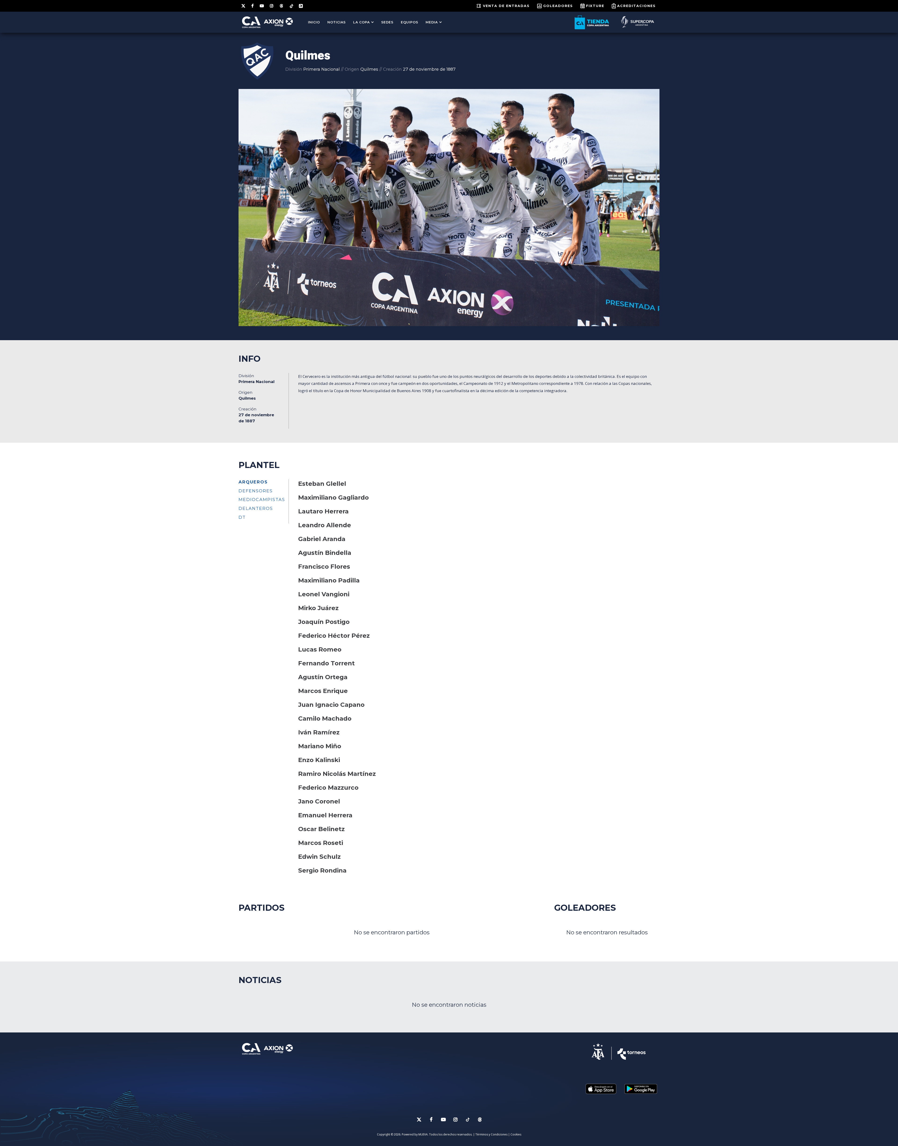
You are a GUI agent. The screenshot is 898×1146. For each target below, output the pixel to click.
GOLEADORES (558, 6)
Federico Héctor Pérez (334, 635)
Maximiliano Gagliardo (333, 497)
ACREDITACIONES (636, 6)
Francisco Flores (324, 566)
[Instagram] (272, 6)
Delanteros (256, 508)
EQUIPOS (409, 22)
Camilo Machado (324, 718)
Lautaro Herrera (323, 511)
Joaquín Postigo (324, 622)
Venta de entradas (506, 6)
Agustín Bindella (324, 552)
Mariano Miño (319, 746)
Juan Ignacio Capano (331, 704)
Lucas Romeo (319, 649)
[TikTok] (291, 5)
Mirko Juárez (318, 608)
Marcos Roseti (320, 843)
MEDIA (432, 22)
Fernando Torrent (326, 663)
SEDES (387, 22)
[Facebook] (253, 6)
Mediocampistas (262, 499)
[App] (301, 6)
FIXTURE (595, 6)
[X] (244, 6)
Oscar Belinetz (321, 829)
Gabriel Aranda (321, 539)
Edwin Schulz (319, 856)
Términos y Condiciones (491, 1134)
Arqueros (253, 482)
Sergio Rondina (322, 870)
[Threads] (282, 6)
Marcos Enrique (323, 691)
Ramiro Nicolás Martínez (337, 774)
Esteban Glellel (322, 483)
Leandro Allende (324, 525)
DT (242, 517)
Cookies (516, 1134)
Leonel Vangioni (323, 594)
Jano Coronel (319, 801)
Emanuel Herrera (325, 815)
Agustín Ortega (323, 677)
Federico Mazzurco (328, 787)
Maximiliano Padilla (329, 580)
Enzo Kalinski (319, 760)
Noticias (336, 22)
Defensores (256, 491)
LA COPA (361, 22)
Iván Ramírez (319, 732)
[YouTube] (262, 6)
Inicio (314, 22)
